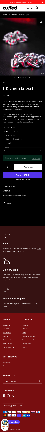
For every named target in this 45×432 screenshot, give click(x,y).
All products (13, 15)
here (11, 280)
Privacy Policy (26, 344)
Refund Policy (7, 344)
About (24, 329)
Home (5, 15)
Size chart (6, 329)
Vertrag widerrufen (9, 347)
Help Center (20, 251)
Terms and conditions (29, 340)
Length (6, 148)
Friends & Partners (28, 336)
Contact (25, 325)
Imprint (24, 347)
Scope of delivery (10, 187)
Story (24, 332)
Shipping (5, 336)
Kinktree (5, 366)
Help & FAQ (6, 325)
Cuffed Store (18, 430)
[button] (18, 77)
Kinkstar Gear (7, 362)
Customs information (10, 340)
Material (6, 191)
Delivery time (7, 332)
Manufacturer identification (15, 195)
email (39, 248)
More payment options (22, 180)
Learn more (36, 158)
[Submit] (38, 381)
